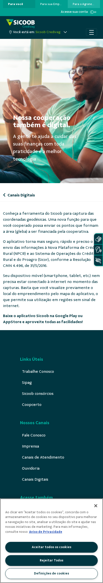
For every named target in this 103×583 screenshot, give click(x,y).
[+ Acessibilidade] (98, 260)
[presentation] (19, 4)
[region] (51, 540)
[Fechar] (95, 505)
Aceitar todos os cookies (51, 547)
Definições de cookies (51, 573)
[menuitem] (15, 4)
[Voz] (98, 250)
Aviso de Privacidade (45, 532)
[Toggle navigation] (91, 32)
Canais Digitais (21, 195)
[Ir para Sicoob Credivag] (20, 23)
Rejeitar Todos (51, 560)
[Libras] (98, 239)
